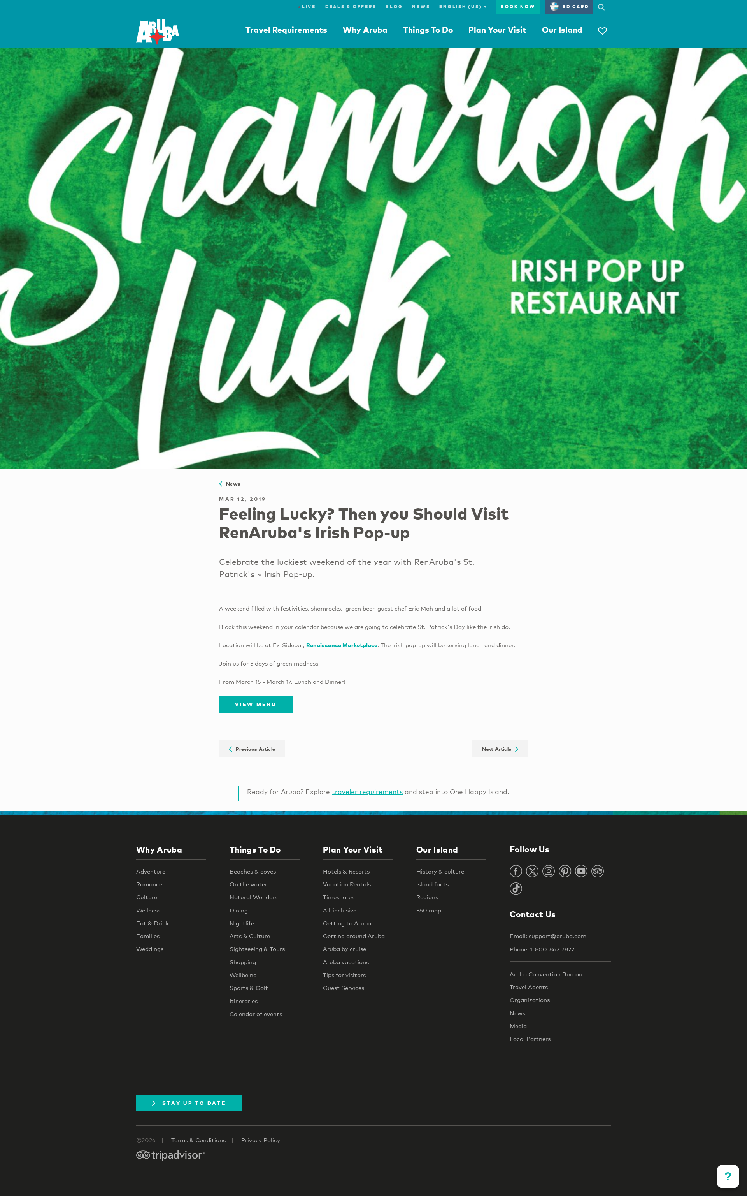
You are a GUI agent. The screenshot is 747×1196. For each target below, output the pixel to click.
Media (518, 1025)
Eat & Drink (152, 923)
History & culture (440, 871)
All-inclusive (339, 910)
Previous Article (253, 748)
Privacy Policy (260, 1139)
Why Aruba (365, 30)
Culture (146, 896)
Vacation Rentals (347, 884)
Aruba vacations (346, 961)
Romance (149, 884)
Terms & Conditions (198, 1139)
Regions (427, 896)
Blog (394, 6)
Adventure (150, 871)
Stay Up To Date (194, 1103)
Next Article (498, 748)
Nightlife (242, 923)
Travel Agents (529, 986)
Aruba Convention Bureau (546, 974)
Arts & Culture (250, 935)
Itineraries (244, 1000)
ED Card (576, 6)
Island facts (432, 884)
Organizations (530, 999)
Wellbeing (243, 974)
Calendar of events (256, 1013)
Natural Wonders (253, 896)
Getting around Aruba (354, 935)
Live (307, 6)
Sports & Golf (249, 987)
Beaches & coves (253, 871)
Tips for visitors (344, 974)
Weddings (149, 948)
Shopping (243, 961)
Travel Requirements (286, 30)
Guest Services (343, 987)
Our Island (562, 30)
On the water (248, 884)
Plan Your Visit (497, 30)
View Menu (255, 704)
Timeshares (338, 896)
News (421, 6)
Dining (239, 910)
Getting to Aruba (347, 923)
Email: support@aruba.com (548, 935)
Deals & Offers (351, 6)
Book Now (518, 6)
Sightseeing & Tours (257, 948)
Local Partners (530, 1038)
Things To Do (428, 30)
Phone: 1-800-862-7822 (542, 949)
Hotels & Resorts (346, 871)
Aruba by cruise (344, 948)
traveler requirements (367, 791)
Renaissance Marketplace (341, 644)
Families (148, 935)
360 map (428, 910)
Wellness (148, 910)
